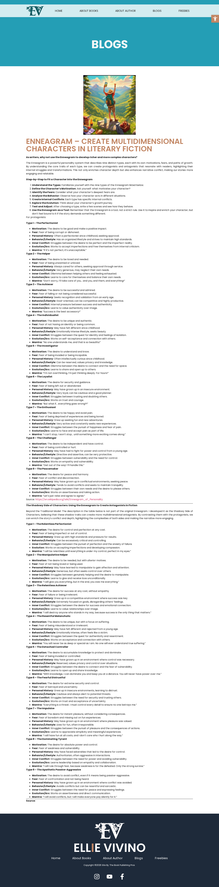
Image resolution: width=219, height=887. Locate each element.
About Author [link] (125, 11)
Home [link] (58, 11)
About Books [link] (89, 11)
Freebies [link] (184, 11)
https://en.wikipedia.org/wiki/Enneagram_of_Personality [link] (69, 499)
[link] (215, 19)
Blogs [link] (157, 11)
